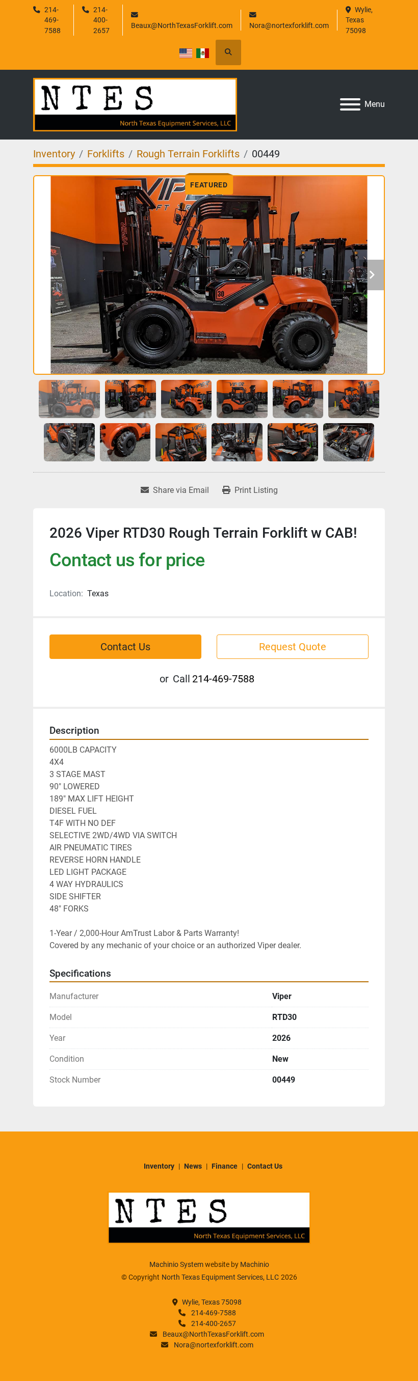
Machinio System (176, 1264)
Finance (225, 1166)
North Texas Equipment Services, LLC (220, 1277)
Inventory (159, 1166)
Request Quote (292, 647)
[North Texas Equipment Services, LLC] (209, 1217)
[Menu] (350, 104)
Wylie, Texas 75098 (360, 20)
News (193, 1166)
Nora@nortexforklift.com (289, 25)
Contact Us (125, 647)
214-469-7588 (52, 20)
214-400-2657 (101, 20)
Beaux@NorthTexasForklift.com (181, 25)
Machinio (254, 1264)
